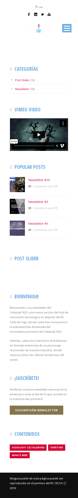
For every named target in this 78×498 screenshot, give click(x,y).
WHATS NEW (20, 455)
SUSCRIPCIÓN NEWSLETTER (36, 410)
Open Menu (67, 28)
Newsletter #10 (39, 180)
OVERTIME (56, 447)
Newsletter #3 (38, 223)
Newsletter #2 (38, 202)
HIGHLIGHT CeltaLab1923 (28, 447)
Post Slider (22, 80)
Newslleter (22, 89)
